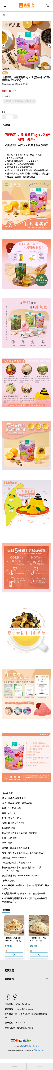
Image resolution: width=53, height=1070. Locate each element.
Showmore (39, 1050)
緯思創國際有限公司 (30, 1046)
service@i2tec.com (24, 1009)
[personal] (48, 6)
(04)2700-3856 (22, 1004)
